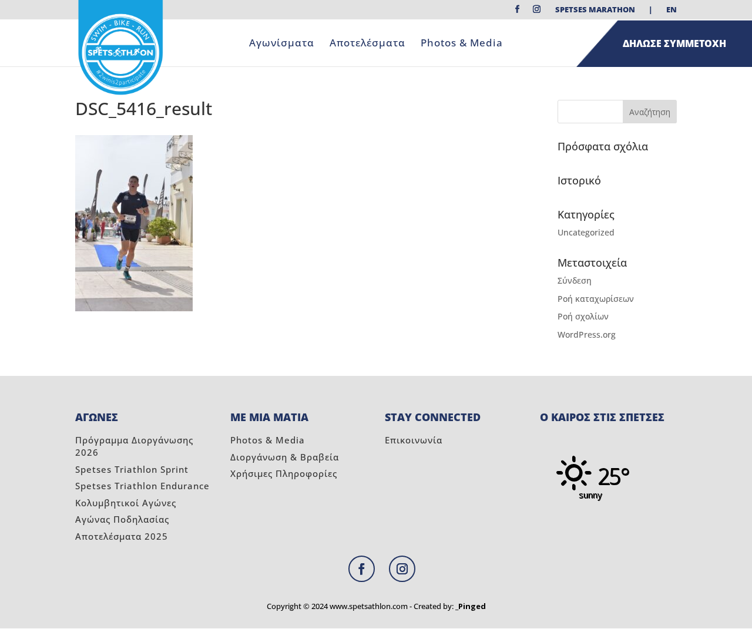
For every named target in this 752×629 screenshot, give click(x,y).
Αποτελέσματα (367, 44)
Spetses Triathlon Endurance (142, 486)
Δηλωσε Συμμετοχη (674, 43)
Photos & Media (462, 44)
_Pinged (470, 606)
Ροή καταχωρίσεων (596, 298)
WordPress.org (587, 334)
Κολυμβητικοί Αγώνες (125, 503)
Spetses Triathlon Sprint (132, 469)
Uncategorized (586, 232)
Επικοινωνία (413, 440)
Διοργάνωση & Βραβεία (284, 457)
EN (671, 10)
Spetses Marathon (595, 10)
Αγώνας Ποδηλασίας (122, 519)
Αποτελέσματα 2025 (121, 536)
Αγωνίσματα (281, 44)
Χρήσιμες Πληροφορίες (283, 473)
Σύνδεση (575, 280)
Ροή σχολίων (583, 316)
